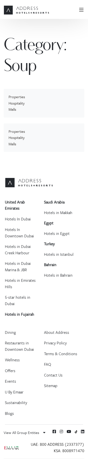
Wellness (12, 360)
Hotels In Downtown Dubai (19, 233)
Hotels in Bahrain (58, 275)
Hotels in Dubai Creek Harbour (18, 249)
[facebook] (54, 431)
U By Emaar (14, 392)
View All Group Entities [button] (22, 432)
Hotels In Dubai (18, 219)
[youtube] (69, 431)
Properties (17, 96)
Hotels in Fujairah (19, 314)
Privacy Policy (55, 343)
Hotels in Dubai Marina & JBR (18, 266)
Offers (10, 371)
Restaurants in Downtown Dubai (19, 346)
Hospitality (17, 103)
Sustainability (16, 402)
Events (10, 381)
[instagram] (61, 431)
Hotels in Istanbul (59, 254)
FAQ (47, 364)
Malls (12, 109)
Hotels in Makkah (58, 213)
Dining (10, 332)
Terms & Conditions (60, 354)
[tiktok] (76, 431)
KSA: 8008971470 (69, 451)
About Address (56, 332)
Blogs (9, 413)
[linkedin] (82, 431)
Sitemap (50, 386)
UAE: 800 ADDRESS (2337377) (57, 444)
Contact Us (53, 375)
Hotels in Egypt (57, 233)
